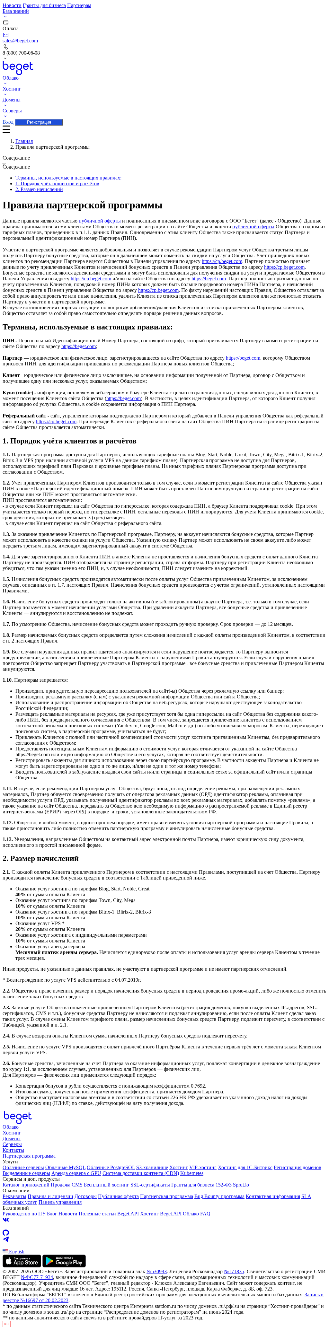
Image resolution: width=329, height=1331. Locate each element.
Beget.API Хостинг (138, 1213)
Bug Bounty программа (219, 1196)
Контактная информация (273, 1196)
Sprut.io (241, 1184)
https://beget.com (208, 278)
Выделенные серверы (26, 1173)
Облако (11, 1127)
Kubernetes (191, 1173)
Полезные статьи (97, 1213)
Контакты (13, 1150)
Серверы (12, 1144)
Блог (52, 1213)
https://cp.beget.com (222, 261)
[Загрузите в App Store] (22, 1265)
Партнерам (79, 5)
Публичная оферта (118, 1196)
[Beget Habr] (164, 1245)
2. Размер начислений (39, 189)
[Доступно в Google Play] (64, 1265)
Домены (12, 1138)
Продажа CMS (67, 1184)
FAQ (205, 1213)
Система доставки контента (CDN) (140, 1173)
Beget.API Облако (179, 1213)
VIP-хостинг (203, 1167)
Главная (24, 141)
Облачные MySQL (65, 1167)
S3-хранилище (152, 1167)
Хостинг (12, 1132)
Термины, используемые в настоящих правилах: (68, 177)
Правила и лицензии (50, 1196)
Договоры (86, 1196)
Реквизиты (14, 1196)
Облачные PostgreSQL (111, 1167)
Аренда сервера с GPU (76, 1173)
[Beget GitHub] (164, 1233)
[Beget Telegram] (164, 1239)
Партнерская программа (29, 1156)
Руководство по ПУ (24, 1213)
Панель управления (60, 1202)
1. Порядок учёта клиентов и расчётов (57, 183)
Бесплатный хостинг (106, 1184)
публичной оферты (100, 220)
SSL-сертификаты (150, 1184)
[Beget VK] (164, 1220)
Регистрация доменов (297, 1167)
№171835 (234, 1271)
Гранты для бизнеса (44, 5)
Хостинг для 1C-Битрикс (245, 1167)
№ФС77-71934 (37, 1277)
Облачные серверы (23, 1167)
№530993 (157, 1271)
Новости (12, 5)
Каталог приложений (26, 1184)
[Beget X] (164, 1226)
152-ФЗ (224, 1184)
